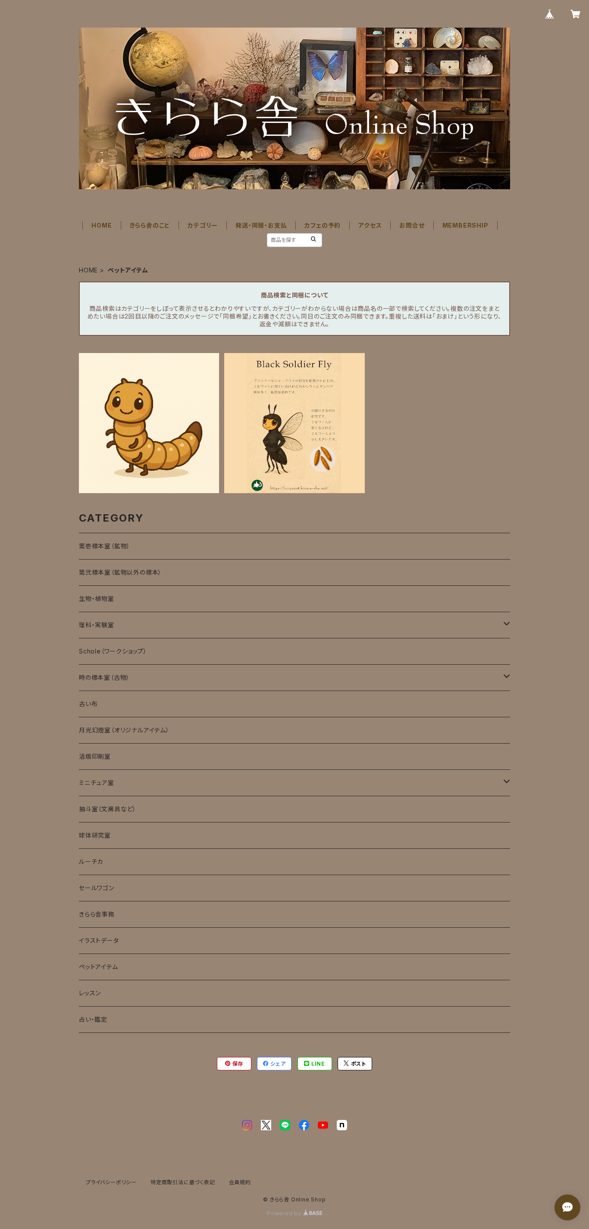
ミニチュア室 (96, 782)
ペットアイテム (98, 966)
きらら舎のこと (150, 225)
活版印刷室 (95, 756)
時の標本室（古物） (104, 677)
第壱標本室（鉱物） (104, 546)
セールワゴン (96, 887)
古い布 (88, 703)
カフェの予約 (322, 225)
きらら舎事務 (97, 914)
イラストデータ (99, 940)
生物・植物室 (96, 598)
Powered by (285, 1213)
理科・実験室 (96, 625)
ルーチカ (91, 861)
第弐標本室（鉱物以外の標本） (120, 572)
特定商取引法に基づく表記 (182, 1182)
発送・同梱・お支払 (261, 225)
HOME (101, 225)
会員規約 (240, 1182)
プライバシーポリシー (111, 1182)
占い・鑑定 (93, 1019)
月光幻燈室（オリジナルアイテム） (124, 730)
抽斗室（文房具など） (107, 809)
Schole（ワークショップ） (113, 651)
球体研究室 (95, 835)
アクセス (370, 225)
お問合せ (411, 225)
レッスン (90, 993)
